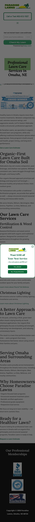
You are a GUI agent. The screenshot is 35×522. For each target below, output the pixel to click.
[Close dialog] (33, 247)
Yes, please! (17, 267)
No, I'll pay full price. (17, 272)
